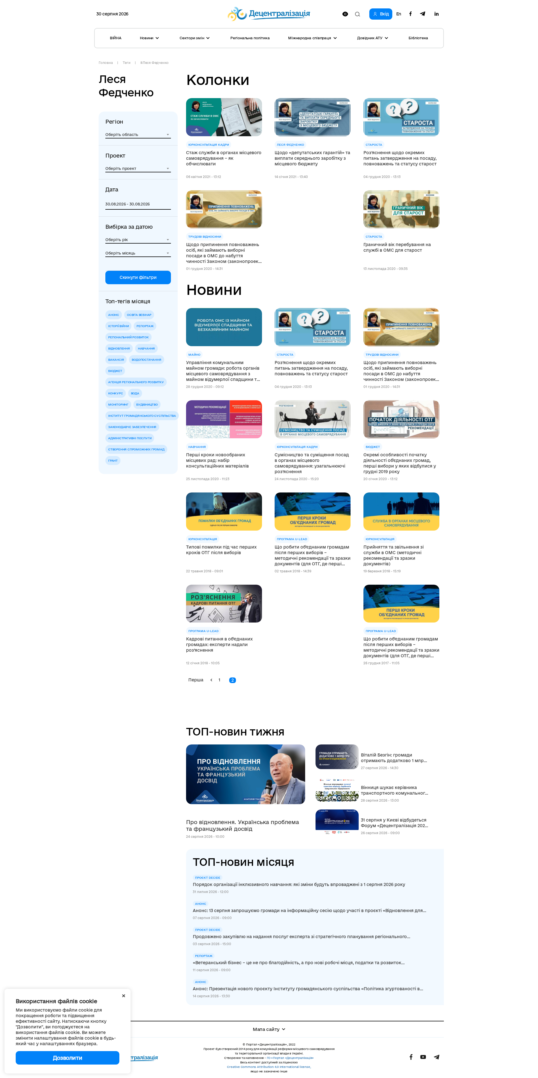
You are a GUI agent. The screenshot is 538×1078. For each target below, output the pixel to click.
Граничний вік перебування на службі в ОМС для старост (397, 247)
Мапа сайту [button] (266, 1029)
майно (194, 354)
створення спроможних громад (136, 449)
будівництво (147, 404)
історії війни (118, 326)
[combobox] (138, 134)
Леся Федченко (290, 144)
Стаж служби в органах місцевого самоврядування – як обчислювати (223, 158)
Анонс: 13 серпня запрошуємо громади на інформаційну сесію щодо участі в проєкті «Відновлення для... (309, 910)
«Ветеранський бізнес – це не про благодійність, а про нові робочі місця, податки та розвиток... (299, 962)
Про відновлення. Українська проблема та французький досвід (242, 825)
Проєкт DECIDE (207, 877)
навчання (146, 348)
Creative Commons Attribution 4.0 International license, (269, 1066)
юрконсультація (202, 539)
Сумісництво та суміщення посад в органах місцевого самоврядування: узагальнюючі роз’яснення (312, 463)
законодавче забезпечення (132, 427)
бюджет (115, 371)
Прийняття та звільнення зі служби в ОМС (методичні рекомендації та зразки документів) (393, 555)
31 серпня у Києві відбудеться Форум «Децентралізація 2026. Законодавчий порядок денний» (394, 823)
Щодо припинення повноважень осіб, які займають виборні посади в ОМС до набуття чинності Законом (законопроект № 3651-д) (223, 253)
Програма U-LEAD (292, 539)
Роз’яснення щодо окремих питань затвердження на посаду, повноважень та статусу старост (400, 158)
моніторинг (118, 404)
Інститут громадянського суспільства (142, 415)
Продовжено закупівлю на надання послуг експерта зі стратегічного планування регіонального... (301, 936)
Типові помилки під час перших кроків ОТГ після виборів (221, 550)
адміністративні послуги (129, 438)
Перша (195, 679)
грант (113, 460)
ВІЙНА (115, 38)
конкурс (115, 393)
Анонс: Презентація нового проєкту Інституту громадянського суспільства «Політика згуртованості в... (308, 988)
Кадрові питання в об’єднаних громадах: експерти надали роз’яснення (219, 645)
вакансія (116, 359)
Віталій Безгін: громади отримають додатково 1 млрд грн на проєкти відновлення (393, 758)
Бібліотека (418, 38)
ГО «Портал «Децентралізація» (290, 1058)
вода (135, 393)
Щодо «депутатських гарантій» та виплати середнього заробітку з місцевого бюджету (312, 158)
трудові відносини (204, 236)
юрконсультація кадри (208, 144)
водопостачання (146, 359)
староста (374, 144)
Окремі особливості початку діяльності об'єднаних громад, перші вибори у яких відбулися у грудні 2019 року (399, 463)
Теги (126, 62)
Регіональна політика (250, 38)
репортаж (144, 326)
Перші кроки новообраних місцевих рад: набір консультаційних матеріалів (217, 460)
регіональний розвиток (128, 337)
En (398, 14)
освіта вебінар (139, 314)
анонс (113, 314)
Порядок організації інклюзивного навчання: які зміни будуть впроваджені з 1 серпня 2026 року (299, 884)
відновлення (119, 348)
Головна (106, 62)
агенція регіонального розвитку (136, 382)
